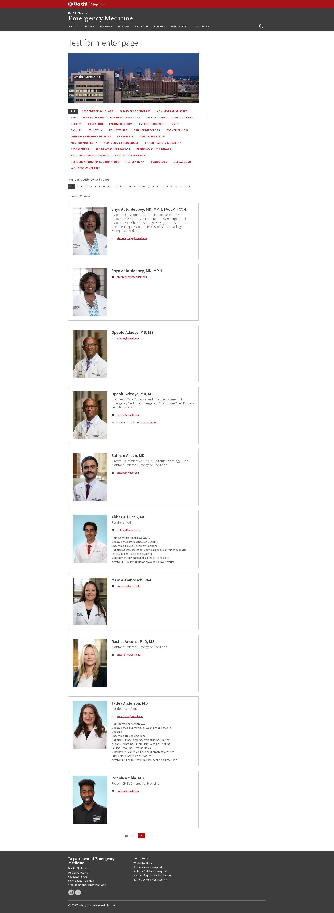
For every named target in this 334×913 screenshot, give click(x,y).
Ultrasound (182, 161)
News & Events (180, 26)
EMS (172, 124)
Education (141, 26)
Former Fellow (177, 130)
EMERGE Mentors (121, 124)
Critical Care (155, 117)
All (73, 111)
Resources (202, 26)
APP (73, 117)
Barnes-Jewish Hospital (147, 867)
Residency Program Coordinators (95, 161)
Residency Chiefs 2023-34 (113, 149)
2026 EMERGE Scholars (135, 111)
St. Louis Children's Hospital (150, 871)
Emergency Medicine (100, 18)
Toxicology (158, 161)
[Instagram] (71, 892)
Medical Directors (153, 136)
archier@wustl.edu (128, 791)
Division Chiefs (182, 117)
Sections (123, 26)
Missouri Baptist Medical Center (152, 875)
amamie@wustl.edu (128, 586)
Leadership (125, 136)
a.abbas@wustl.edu (128, 530)
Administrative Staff (172, 111)
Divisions (106, 26)
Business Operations (125, 117)
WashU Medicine (77, 868)
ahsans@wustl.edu (128, 472)
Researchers (80, 149)
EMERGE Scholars (151, 124)
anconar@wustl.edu (128, 654)
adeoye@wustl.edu (128, 338)
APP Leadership (93, 117)
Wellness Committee (85, 168)
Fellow (93, 130)
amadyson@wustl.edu (130, 716)
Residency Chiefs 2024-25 (153, 149)
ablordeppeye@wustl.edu (132, 238)
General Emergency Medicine (91, 136)
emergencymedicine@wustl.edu (87, 884)
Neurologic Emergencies (121, 142)
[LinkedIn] (78, 892)
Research (159, 26)
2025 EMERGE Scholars (97, 111)
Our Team (88, 26)
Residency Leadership (130, 155)
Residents (133, 161)
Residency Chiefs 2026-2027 (90, 155)
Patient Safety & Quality (163, 142)
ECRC (74, 124)
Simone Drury (148, 422)
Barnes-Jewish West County (150, 879)
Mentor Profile (82, 142)
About (73, 26)
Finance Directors (147, 130)
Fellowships (118, 130)
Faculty (76, 130)
